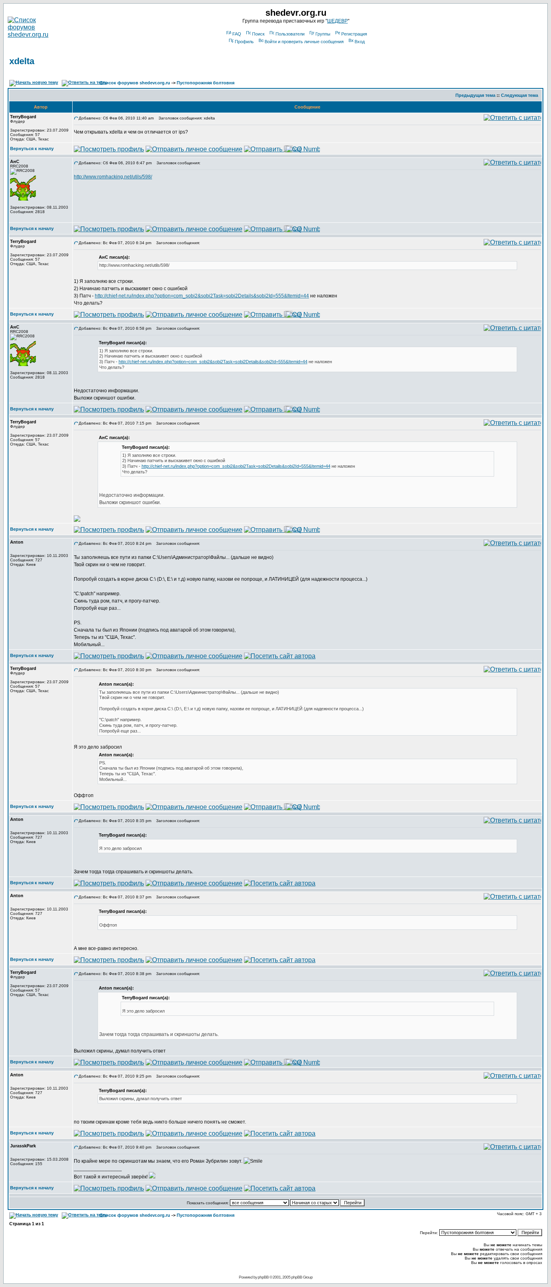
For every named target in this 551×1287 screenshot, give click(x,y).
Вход (360, 41)
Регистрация (354, 33)
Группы (322, 33)
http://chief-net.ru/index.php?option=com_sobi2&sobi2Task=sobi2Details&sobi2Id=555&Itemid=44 (202, 296)
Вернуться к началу (32, 148)
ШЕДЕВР (337, 21)
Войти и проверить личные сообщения (304, 41)
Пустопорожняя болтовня (205, 82)
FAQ (236, 33)
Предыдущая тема (475, 95)
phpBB (263, 1277)
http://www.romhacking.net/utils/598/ (113, 177)
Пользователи (290, 33)
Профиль (244, 41)
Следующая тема (519, 95)
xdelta (21, 61)
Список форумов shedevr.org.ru (135, 82)
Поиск (258, 33)
